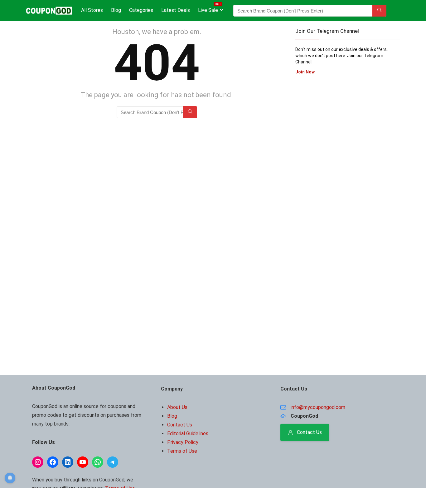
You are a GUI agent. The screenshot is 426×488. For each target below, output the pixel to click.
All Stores (92, 10)
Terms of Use (182, 451)
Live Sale (209, 9)
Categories (141, 10)
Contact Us (179, 425)
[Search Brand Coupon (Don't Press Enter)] (379, 11)
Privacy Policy (182, 442)
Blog (116, 10)
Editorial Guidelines (187, 433)
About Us (177, 407)
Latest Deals (175, 10)
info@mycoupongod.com (318, 407)
